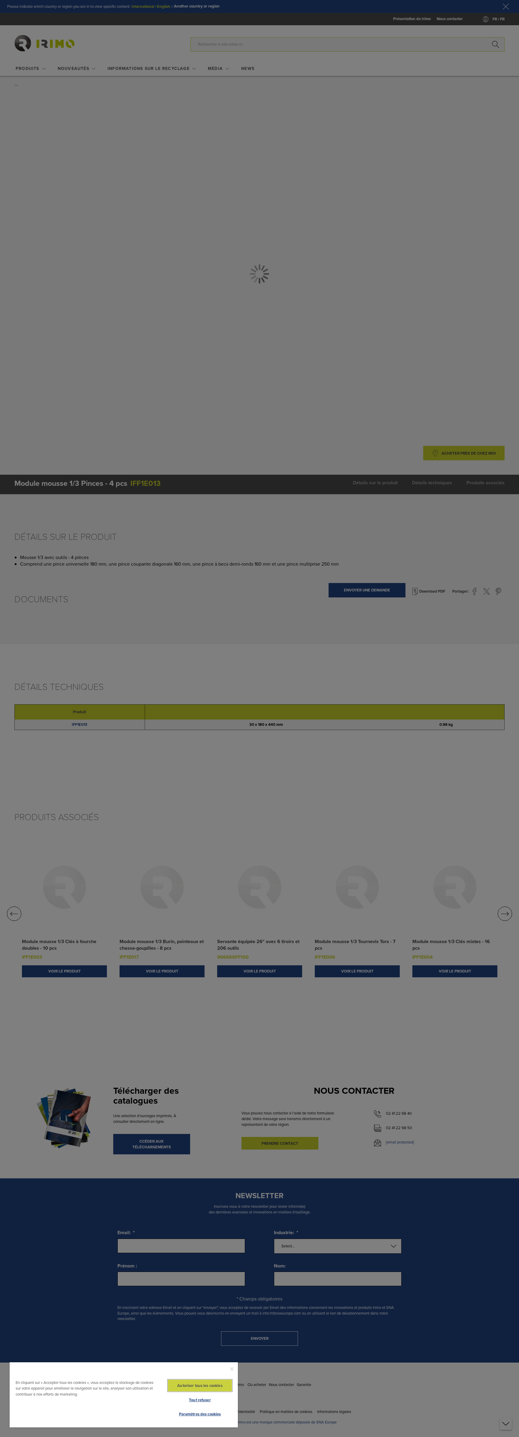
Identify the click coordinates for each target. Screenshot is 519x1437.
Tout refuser (200, 1400)
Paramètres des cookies (200, 1414)
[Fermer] (232, 1369)
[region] (124, 1394)
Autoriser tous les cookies (199, 1385)
